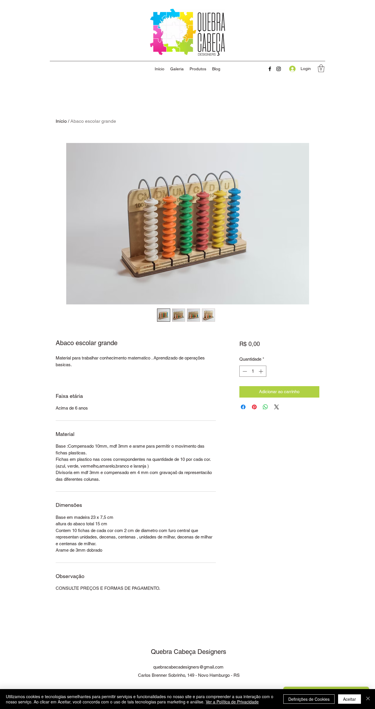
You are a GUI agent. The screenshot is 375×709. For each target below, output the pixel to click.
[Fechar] (367, 699)
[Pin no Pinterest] (254, 406)
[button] (321, 68)
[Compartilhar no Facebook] (243, 406)
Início (61, 121)
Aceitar (349, 699)
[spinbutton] (253, 371)
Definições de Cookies (309, 699)
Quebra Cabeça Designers (188, 651)
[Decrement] (244, 371)
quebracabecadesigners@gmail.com (188, 666)
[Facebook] (270, 69)
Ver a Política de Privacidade (232, 702)
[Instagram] (279, 69)
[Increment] (261, 371)
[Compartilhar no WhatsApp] (265, 406)
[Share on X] (276, 406)
